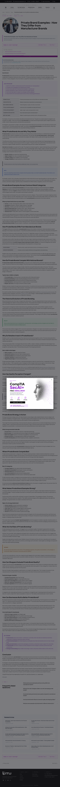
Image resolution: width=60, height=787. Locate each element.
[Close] (30, 379)
